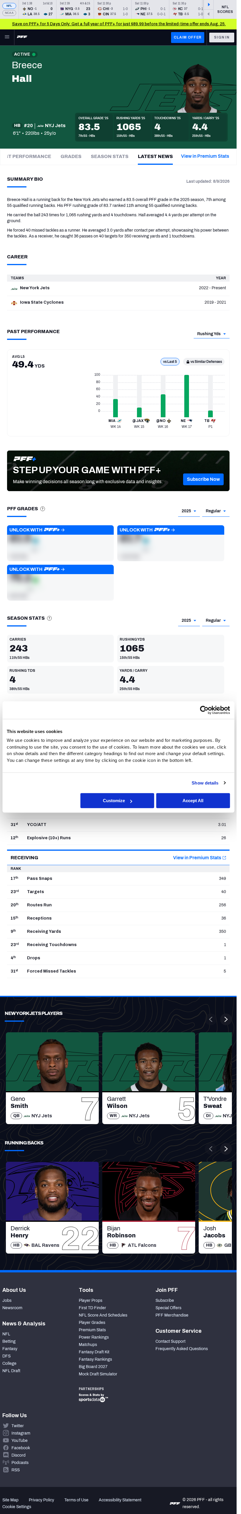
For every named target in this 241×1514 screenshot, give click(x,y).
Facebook (20, 1448)
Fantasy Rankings (95, 1359)
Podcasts (20, 1462)
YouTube (19, 1440)
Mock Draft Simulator (98, 1374)
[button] (203, 479)
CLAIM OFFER (188, 37)
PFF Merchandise (171, 1315)
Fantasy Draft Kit (94, 1352)
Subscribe (164, 1300)
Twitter (17, 1426)
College (9, 1363)
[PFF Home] (22, 37)
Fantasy (9, 1349)
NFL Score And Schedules (103, 1315)
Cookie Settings (16, 1507)
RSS (15, 1470)
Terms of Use (76, 1500)
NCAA (9, 12)
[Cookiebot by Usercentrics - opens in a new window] (204, 710)
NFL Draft (11, 1371)
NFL (9, 5)
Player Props (90, 1300)
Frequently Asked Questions (181, 1349)
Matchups (88, 1344)
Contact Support (170, 1341)
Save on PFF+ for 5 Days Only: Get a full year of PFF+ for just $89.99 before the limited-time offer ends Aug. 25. (119, 24)
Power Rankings (94, 1337)
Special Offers (168, 1308)
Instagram (20, 1433)
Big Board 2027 (93, 1367)
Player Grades (92, 1322)
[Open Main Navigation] (7, 37)
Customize (114, 800)
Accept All (193, 800)
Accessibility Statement (120, 1500)
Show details (205, 782)
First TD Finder (92, 1308)
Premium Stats (92, 1330)
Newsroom (12, 1308)
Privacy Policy (41, 1500)
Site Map (10, 1500)
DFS (6, 1356)
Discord (18, 1455)
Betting (9, 1341)
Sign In (222, 37)
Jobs (6, 1300)
